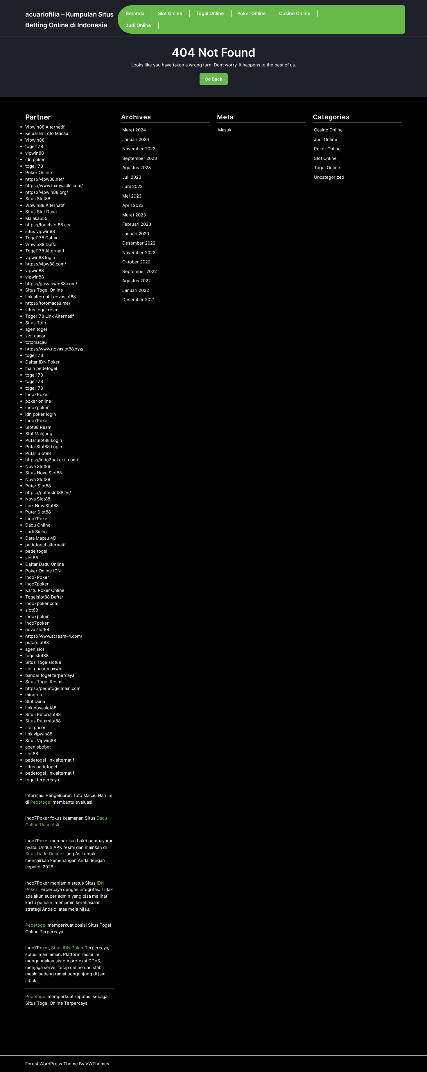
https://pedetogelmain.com (52, 688)
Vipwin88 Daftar (41, 244)
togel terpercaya (42, 779)
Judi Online (138, 25)
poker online (38, 401)
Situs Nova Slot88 (43, 473)
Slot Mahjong (38, 433)
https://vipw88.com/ (45, 264)
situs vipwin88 (40, 231)
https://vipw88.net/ (44, 179)
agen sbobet (38, 747)
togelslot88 (37, 655)
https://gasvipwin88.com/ (51, 283)
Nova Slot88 (37, 466)
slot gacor (35, 336)
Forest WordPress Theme (51, 1063)
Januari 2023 (135, 233)
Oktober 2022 (136, 262)
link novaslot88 (40, 708)
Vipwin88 (34, 140)
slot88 (31, 558)
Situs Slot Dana (41, 211)
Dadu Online (38, 525)
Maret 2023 (134, 215)
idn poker (35, 159)
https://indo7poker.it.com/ (51, 459)
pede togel (36, 551)
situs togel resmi (42, 309)
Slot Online (170, 13)
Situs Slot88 (37, 198)
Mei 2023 (132, 196)
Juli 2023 (131, 177)
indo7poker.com (41, 603)
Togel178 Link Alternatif (49, 316)
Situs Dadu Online (43, 853)
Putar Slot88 (38, 453)
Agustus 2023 (136, 167)
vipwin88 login (40, 257)
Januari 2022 (135, 290)
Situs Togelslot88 (43, 662)
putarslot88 (37, 642)
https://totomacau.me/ (47, 303)
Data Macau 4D (40, 538)
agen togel (36, 329)
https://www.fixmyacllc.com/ (54, 185)
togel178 (34, 146)
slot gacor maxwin (43, 668)
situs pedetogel (41, 766)
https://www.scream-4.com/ (53, 636)
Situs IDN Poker (67, 947)
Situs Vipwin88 (40, 740)
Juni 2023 (132, 186)
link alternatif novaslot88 (50, 296)
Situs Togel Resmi (43, 681)
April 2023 (133, 205)
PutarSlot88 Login (43, 440)
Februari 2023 (136, 224)
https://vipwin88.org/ (46, 192)
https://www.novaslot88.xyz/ (54, 349)
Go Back (216, 81)
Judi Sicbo (36, 531)
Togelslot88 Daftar (44, 597)
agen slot (34, 649)
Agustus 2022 (136, 280)
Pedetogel (40, 802)
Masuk (225, 130)
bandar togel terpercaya (49, 675)
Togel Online (210, 13)
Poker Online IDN (43, 571)
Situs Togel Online (44, 290)
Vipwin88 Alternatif (44, 127)
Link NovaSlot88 (42, 505)
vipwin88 (34, 153)
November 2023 (139, 148)
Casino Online (294, 13)
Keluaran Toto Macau (46, 133)
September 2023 (139, 158)
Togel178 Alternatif (44, 251)
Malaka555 (36, 218)
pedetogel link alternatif (49, 760)
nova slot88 (37, 629)
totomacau (36, 342)
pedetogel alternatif (45, 544)
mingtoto (34, 694)
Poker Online (251, 13)
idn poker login (40, 414)
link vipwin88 (38, 734)
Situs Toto (35, 323)
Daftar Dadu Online (44, 564)
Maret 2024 (134, 130)
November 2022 (138, 252)
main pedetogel (41, 368)
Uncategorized (329, 177)
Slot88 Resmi (39, 427)
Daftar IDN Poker (42, 362)
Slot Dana (35, 701)
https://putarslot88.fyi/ (48, 492)
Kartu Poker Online (44, 590)
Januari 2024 (135, 139)
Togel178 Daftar (41, 238)
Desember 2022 (138, 243)
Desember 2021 (138, 299)
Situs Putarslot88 (43, 714)
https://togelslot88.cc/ (47, 224)
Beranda (135, 13)
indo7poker (37, 407)
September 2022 (139, 271)
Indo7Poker (37, 394)
